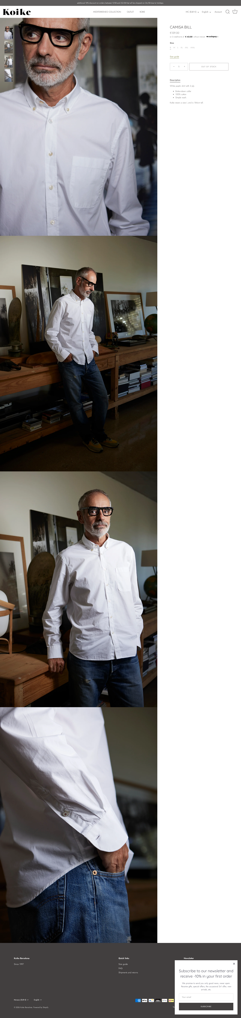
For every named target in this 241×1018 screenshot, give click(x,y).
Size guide (174, 56)
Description (175, 80)
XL (182, 47)
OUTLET (130, 11)
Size (172, 43)
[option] (8, 33)
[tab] (176, 80)
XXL (186, 47)
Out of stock (208, 66)
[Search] (228, 12)
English (205, 12)
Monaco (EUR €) (20, 1000)
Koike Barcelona (26, 1007)
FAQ (120, 968)
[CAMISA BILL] (8, 32)
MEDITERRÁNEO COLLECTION (107, 11)
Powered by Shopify (40, 1007)
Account (218, 11)
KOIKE (142, 11)
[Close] (234, 964)
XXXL (193, 47)
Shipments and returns (128, 972)
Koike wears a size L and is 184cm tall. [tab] (186, 94)
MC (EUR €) (191, 12)
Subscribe (206, 1006)
